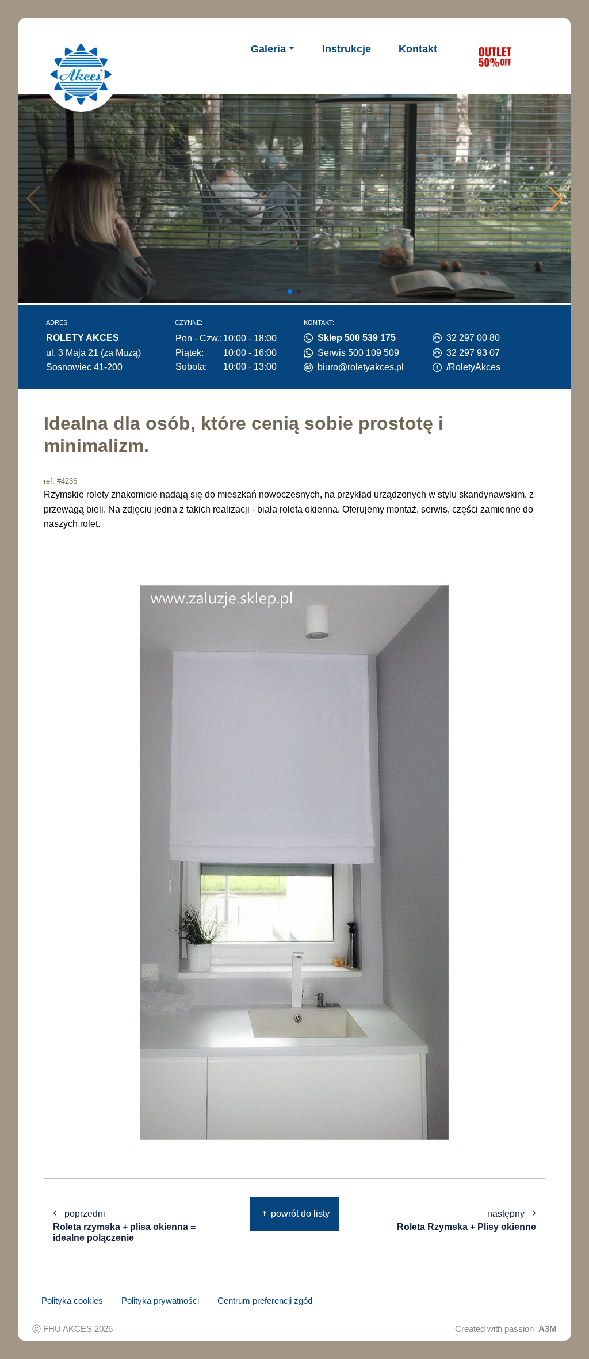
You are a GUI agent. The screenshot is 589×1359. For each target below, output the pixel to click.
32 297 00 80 (473, 338)
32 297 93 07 (473, 353)
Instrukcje (346, 49)
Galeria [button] (268, 49)
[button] (555, 198)
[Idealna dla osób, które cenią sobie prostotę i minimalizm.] (294, 862)
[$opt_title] (494, 56)
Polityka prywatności (160, 1300)
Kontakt (418, 49)
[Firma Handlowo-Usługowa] (81, 74)
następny (466, 1220)
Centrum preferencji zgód (264, 1300)
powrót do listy (299, 1213)
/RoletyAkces (473, 367)
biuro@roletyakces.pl (361, 367)
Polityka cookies (72, 1300)
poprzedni (124, 1226)
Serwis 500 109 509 (358, 353)
